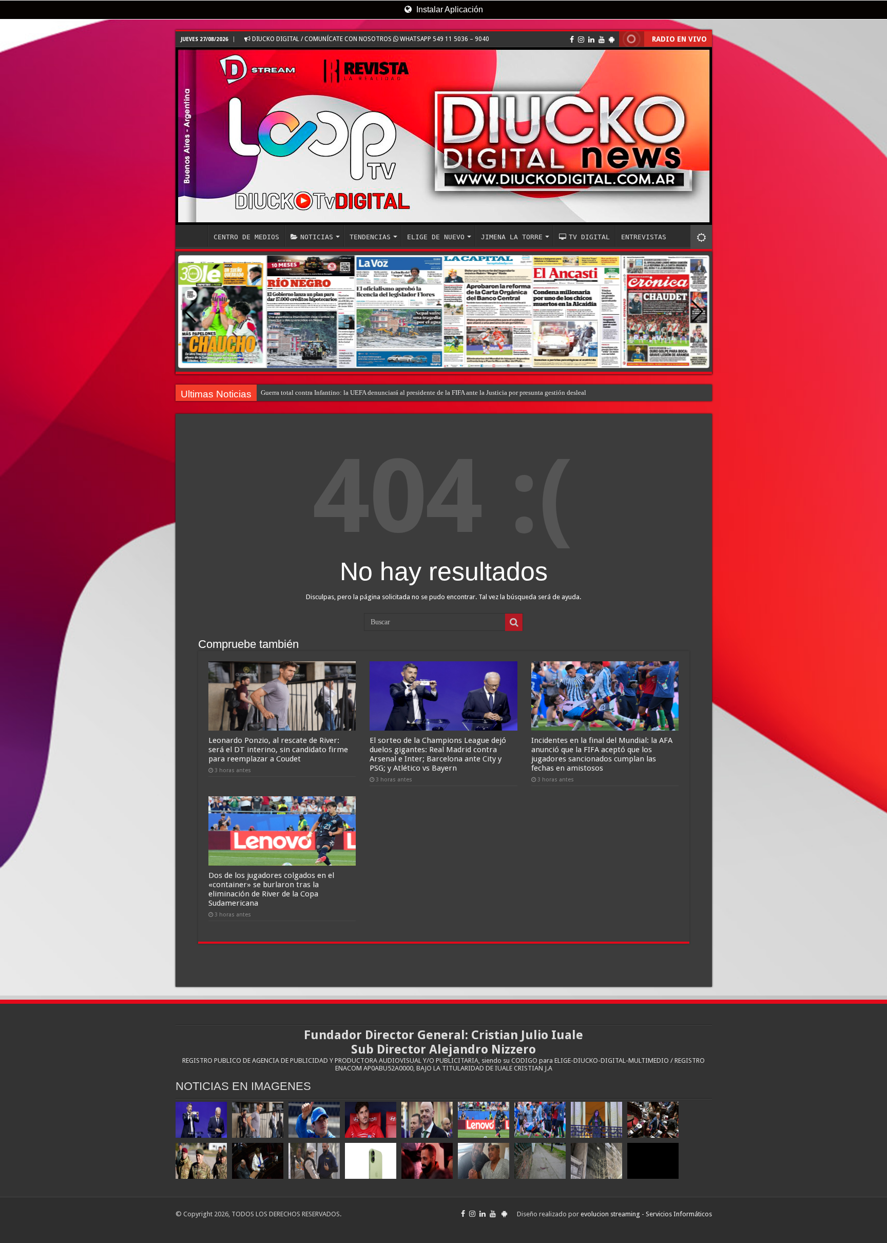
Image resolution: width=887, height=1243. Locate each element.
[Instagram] (581, 39)
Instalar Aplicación (448, 9)
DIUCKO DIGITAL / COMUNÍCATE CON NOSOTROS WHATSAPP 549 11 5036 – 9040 (369, 39)
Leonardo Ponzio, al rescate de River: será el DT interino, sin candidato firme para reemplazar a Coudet (278, 749)
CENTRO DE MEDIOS (246, 237)
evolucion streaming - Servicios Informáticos (646, 1214)
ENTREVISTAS (643, 237)
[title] (701, 237)
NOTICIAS (316, 237)
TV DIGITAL (589, 237)
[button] (697, 311)
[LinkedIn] (591, 39)
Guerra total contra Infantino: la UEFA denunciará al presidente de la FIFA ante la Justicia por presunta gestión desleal (423, 392)
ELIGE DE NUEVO (436, 237)
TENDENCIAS (370, 237)
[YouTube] (601, 39)
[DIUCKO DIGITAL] (444, 136)
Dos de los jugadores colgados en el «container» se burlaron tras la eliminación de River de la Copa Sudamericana (271, 889)
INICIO (194, 235)
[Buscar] (514, 622)
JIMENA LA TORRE (512, 237)
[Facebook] (572, 39)
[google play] (611, 39)
